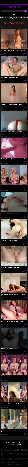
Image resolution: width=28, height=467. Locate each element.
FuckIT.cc (12, 464)
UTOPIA (21, 17)
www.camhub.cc (14, 0)
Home (7, 442)
